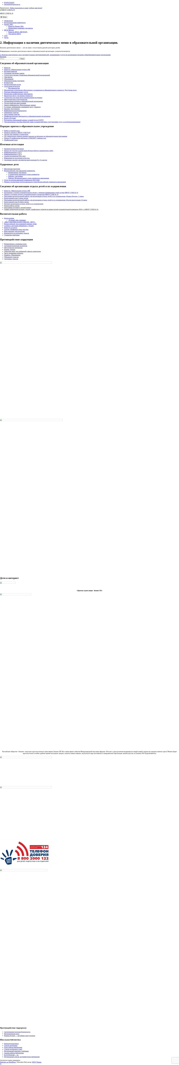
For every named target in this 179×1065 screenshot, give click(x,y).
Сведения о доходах (11, 259)
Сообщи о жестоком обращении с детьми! (19, 226)
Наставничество (14, 88)
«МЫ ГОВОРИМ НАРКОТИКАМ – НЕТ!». (20, 222)
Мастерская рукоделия (12, 169)
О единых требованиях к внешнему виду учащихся (22, 107)
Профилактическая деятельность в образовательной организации (27, 116)
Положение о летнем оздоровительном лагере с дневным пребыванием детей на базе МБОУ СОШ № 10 (41, 192)
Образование (8, 79)
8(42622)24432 (9, 2)
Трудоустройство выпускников (15, 103)
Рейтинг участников (15, 176)
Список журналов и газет (13, 1049)
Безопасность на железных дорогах (16, 233)
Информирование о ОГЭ (13, 154)
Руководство (8, 82)
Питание (3, 57)
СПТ (6, 36)
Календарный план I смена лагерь (16, 198)
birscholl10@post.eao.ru (12, 4)
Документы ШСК (14, 34)
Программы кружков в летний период (17, 207)
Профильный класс (11, 140)
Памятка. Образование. (12, 255)
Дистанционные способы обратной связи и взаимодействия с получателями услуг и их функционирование (42, 122)
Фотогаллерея (9, 218)
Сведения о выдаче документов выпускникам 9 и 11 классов (25, 160)
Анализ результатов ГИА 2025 (15, 156)
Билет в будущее (10, 118)
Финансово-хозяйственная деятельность (18, 94)
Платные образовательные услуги (16, 92)
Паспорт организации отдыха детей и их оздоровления (23, 204)
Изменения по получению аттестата (17, 158)
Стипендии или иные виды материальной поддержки (23, 97)
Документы (8, 77)
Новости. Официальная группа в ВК (17, 69)
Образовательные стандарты (14, 81)
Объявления (8, 21)
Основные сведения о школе (14, 73)
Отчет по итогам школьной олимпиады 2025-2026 (22, 180)
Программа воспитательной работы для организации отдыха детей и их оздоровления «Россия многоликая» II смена (45, 200)
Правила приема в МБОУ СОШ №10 (17, 132)
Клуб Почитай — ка (11, 1055)
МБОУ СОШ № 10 (6, 13)
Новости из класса (10, 227)
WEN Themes (36, 1062)
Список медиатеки (10, 1045)
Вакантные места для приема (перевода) (18, 96)
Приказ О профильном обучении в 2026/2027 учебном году (25, 138)
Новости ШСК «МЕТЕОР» (18, 32)
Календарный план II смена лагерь (16, 202)
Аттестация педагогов (12, 86)
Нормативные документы (17, 172)
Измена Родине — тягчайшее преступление (19, 1036)
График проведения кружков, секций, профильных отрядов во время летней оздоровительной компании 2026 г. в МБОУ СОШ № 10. (51, 209)
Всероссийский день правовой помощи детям (20, 224)
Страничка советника (11, 235)
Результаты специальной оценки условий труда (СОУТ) (24, 120)
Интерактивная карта (11, 1034)
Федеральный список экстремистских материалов (22, 1057)
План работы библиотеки (13, 1047)
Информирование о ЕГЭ (13, 152)
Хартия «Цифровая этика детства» (16, 229)
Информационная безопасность (15, 111)
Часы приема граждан (12, 114)
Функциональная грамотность (15, 22)
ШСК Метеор (9, 30)
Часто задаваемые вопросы (13, 253)
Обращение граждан (11, 112)
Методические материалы (13, 248)
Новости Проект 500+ (16, 26)
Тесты (6, 37)
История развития (10, 71)
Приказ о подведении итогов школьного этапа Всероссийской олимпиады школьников (35, 182)
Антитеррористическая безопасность (17, 1032)
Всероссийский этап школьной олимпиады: (19, 171)
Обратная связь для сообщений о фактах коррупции (22, 251)
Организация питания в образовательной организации (23, 101)
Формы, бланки (9, 249)
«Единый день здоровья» (17, 220)
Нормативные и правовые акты (15, 244)
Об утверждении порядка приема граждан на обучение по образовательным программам (35, 136)
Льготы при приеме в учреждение (16, 134)
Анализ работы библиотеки (14, 1053)
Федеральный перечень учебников (16, 1051)
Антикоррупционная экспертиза (15, 246)
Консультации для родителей (14, 231)
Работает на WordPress (8, 1062)
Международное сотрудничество (15, 99)
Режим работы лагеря (11, 206)
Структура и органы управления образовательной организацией (27, 75)
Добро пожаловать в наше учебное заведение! (26, 8)
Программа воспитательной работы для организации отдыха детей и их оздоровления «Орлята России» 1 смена (44, 196)
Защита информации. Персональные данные (20, 105)
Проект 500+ (8, 24)
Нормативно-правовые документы (20, 28)
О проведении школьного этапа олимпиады (23, 174)
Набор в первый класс (12, 131)
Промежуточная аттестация (14, 149)
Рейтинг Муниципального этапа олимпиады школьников (28, 178)
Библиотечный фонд (11, 1044)
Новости (7, 68)
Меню (4, 17)
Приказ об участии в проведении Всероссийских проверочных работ (28, 151)
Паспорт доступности (12, 109)
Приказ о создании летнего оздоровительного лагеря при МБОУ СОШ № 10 (31, 194)
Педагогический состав (12, 84)
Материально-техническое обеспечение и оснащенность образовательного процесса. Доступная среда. (40, 90)
